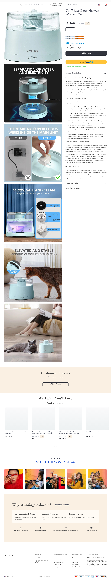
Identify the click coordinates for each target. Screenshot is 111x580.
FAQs (55, 557)
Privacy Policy (75, 564)
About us (74, 560)
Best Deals (28, 4)
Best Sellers (38, 4)
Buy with (82, 62)
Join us (55, 458)
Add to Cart (86, 53)
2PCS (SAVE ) (70, 36)
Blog (73, 557)
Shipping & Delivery (59, 562)
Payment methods (58, 560)
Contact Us (75, 562)
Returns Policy (57, 564)
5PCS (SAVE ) (70, 38)
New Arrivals (72, 4)
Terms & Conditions (77, 566)
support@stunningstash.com (42, 557)
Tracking (56, 566)
